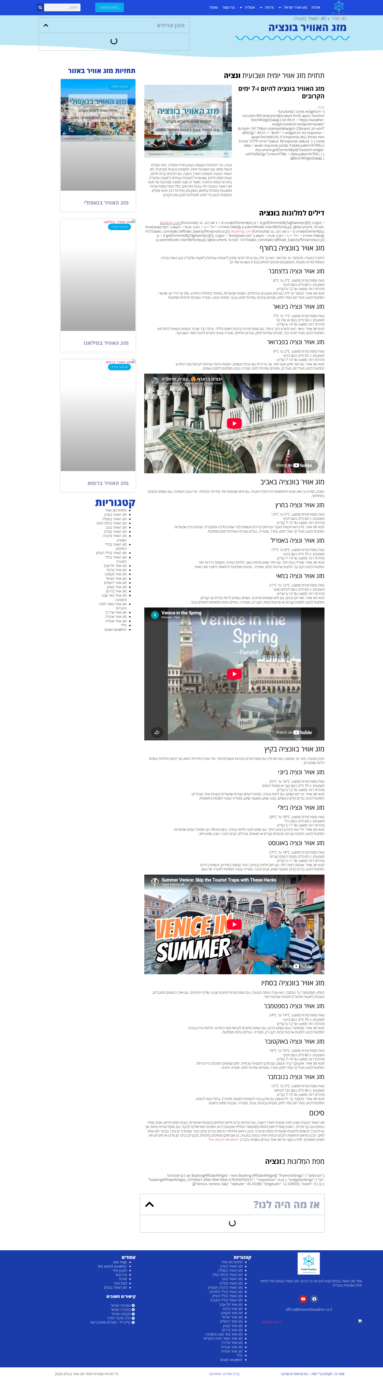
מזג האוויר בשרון (115, 514)
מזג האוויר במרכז (115, 531)
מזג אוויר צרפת (117, 569)
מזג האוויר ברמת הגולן (112, 523)
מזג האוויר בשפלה (114, 518)
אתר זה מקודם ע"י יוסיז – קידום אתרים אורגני (312, 1373)
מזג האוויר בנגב (116, 527)
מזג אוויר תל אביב (115, 565)
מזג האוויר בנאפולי (106, 202)
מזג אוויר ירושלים (115, 582)
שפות (214, 7)
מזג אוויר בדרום (116, 591)
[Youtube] (303, 1299)
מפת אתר (120, 1283)
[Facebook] (314, 1299)
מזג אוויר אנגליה (116, 616)
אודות (316, 7)
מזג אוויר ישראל (295, 7)
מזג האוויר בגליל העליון (111, 552)
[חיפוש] (40, 7)
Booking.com (170, 222)
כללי (124, 625)
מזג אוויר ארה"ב (116, 612)
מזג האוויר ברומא (108, 483)
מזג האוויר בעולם (115, 1287)
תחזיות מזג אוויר (116, 510)
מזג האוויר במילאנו (106, 342)
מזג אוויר (339, 18)
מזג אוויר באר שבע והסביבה (114, 597)
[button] (46, 25)
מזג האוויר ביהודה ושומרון (115, 537)
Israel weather (115, 629)
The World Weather (223, 1139)
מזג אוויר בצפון (117, 586)
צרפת (269, 7)
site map (120, 1262)
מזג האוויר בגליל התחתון (116, 546)
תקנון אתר (119, 1270)
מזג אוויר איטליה (116, 621)
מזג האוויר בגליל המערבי (116, 559)
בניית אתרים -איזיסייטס (224, 1373)
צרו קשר (228, 7)
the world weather (112, 1266)
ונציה (320, 107)
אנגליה (250, 7)
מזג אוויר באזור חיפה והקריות (113, 606)
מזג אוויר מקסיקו (116, 574)
